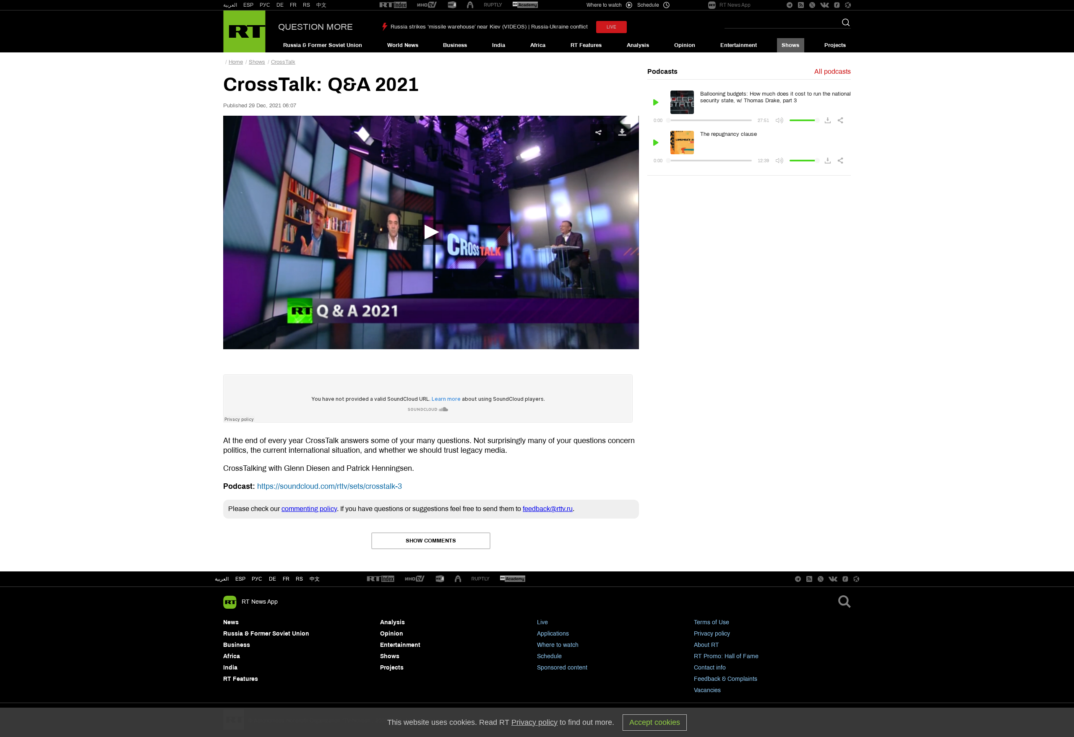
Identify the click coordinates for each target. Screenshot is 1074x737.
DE (280, 5)
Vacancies (707, 690)
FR (293, 5)
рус (257, 579)
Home (236, 62)
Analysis (638, 45)
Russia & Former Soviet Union (322, 45)
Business (455, 45)
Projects (835, 45)
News (231, 622)
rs (299, 579)
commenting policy (309, 508)
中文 (321, 5)
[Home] (244, 31)
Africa (537, 45)
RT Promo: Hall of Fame (726, 656)
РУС (265, 5)
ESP (248, 5)
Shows (790, 45)
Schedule (549, 656)
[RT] (393, 5)
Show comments (431, 541)
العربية (230, 5)
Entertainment (738, 45)
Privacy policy (712, 634)
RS (306, 5)
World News (402, 45)
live (611, 27)
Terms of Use (711, 622)
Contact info (710, 667)
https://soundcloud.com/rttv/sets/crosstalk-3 (329, 486)
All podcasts (832, 71)
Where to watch (558, 645)
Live (542, 622)
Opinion (684, 45)
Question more (315, 26)
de (272, 579)
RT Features (586, 45)
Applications (553, 634)
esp (240, 579)
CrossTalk (283, 62)
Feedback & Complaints (725, 679)
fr (286, 579)
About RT (706, 645)
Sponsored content (562, 667)
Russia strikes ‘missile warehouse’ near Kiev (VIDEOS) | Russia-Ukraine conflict (489, 27)
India (498, 45)
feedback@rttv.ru (548, 508)
